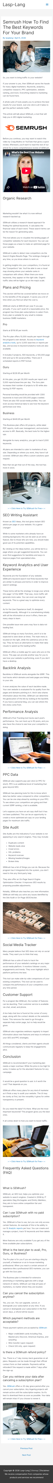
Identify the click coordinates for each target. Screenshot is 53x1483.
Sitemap (35, 1470)
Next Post (26, 1455)
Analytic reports (16, 1228)
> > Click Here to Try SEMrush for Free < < (26, 508)
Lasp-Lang (14, 4)
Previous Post (26, 1448)
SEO (14, 521)
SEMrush (43, 1328)
